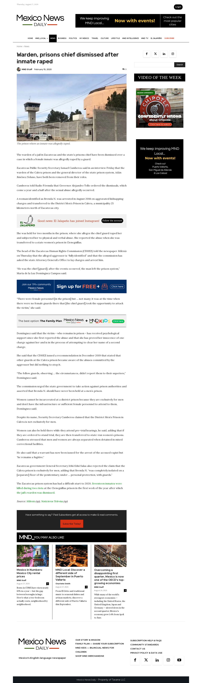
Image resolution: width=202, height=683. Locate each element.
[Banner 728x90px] (72, 321)
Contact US (137, 648)
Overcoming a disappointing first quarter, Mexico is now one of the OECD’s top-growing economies (109, 577)
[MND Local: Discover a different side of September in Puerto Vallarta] (72, 556)
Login (178, 7)
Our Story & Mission (87, 640)
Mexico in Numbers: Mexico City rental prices (29, 573)
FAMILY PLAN (82, 643)
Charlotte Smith (63, 583)
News (26, 46)
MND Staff (27, 69)
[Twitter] (155, 53)
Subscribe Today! (72, 523)
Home (19, 46)
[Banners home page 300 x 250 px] (159, 130)
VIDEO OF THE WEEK (159, 77)
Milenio (30, 501)
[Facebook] (146, 53)
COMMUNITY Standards (144, 644)
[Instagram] (172, 53)
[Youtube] (179, 660)
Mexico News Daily (86, 679)
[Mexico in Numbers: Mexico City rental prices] (33, 556)
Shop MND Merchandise (89, 656)
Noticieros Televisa (52, 501)
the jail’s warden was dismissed (35, 492)
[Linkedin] (164, 53)
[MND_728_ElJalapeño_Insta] (72, 221)
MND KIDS (81, 647)
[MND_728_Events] (130, 30)
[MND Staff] (19, 69)
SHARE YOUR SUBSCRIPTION (108, 643)
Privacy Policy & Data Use (146, 653)
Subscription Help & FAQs (146, 640)
